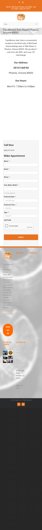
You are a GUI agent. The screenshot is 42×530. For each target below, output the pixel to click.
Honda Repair (20, 267)
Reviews (32, 309)
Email (6, 169)
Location (32, 302)
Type (6, 212)
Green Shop (33, 285)
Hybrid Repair (20, 304)
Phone (7, 177)
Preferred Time (10, 205)
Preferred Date (10, 197)
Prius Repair (20, 297)
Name (7, 161)
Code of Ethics (34, 277)
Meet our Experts (32, 293)
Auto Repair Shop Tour (33, 261)
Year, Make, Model (11, 185)
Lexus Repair (20, 275)
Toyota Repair (21, 290)
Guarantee (32, 270)
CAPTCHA (7, 220)
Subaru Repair (21, 282)
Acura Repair (20, 260)
